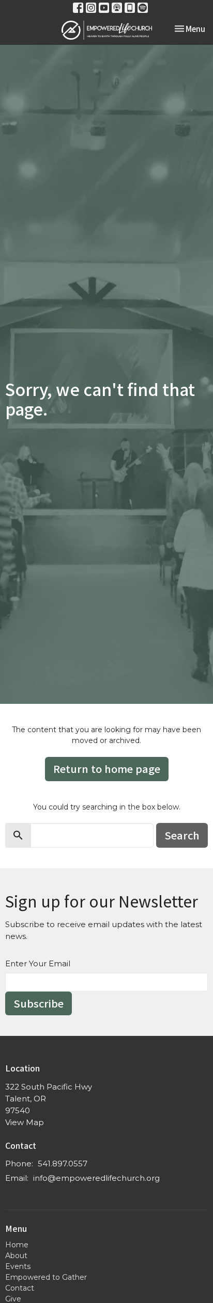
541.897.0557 (62, 1163)
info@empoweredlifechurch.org (96, 1178)
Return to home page (106, 768)
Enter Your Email (37, 963)
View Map (24, 1122)
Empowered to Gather (46, 1277)
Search (182, 835)
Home (16, 1244)
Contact (19, 1288)
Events (18, 1266)
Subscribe (38, 1003)
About (16, 1255)
